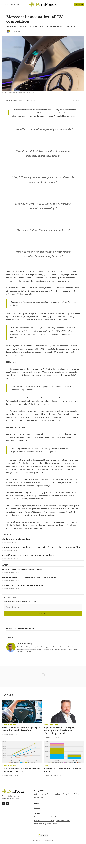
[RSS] (7, 803)
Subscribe (79, 4)
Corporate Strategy (13, 13)
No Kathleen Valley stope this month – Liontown (23, 570)
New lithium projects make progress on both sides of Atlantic (29, 577)
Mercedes (30, 628)
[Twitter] (3, 803)
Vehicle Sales (48, 766)
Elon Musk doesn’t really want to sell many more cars (21, 770)
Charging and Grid (63, 820)
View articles (21, 655)
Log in (70, 4)
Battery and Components (44, 820)
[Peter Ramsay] (8, 31)
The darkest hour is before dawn (16, 539)
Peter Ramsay (15, 31)
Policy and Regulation (42, 824)
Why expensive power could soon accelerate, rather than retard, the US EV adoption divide (41, 547)
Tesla (55, 824)
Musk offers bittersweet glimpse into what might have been (28, 555)
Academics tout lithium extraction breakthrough (23, 585)
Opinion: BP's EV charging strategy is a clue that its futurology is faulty (59, 730)
